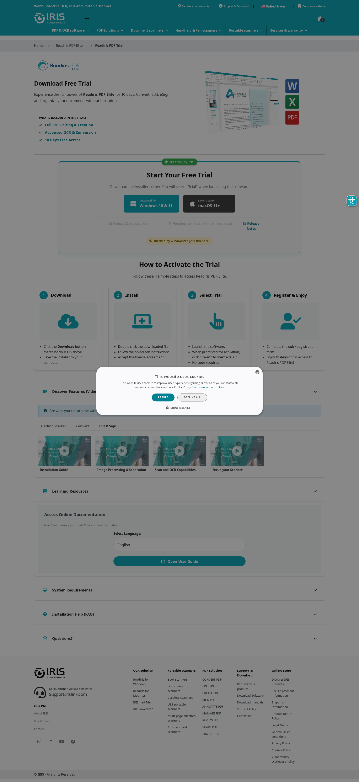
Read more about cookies (208, 387)
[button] (179, 408)
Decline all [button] (192, 397)
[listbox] (257, 372)
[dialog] (179, 391)
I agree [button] (163, 397)
